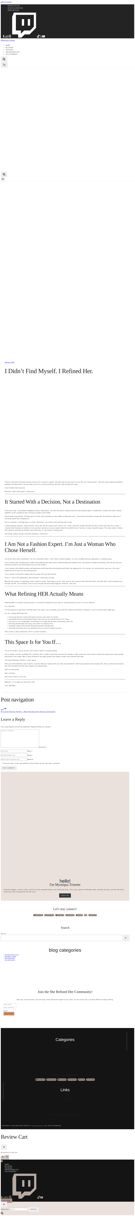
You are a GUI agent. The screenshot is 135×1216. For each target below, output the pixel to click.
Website (30, 759)
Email (30, 755)
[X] (7, 1198)
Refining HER (9, 362)
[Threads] (9, 37)
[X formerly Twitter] (41, 37)
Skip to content (6, 2)
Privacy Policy (14, 5)
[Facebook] (3, 37)
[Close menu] (2, 1161)
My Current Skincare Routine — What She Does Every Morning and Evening (28, 710)
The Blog (9, 49)
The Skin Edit (10, 960)
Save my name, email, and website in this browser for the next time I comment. (31, 763)
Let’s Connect (12, 54)
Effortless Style (12, 954)
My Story (9, 47)
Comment (43, 747)
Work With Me (13, 10)
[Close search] (4, 1204)
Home (8, 45)
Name (30, 751)
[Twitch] (24, 37)
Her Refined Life (13, 51)
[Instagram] (7, 37)
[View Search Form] (4, 59)
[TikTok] (38, 37)
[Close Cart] (4, 1147)
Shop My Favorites (15, 7)
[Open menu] (3, 179)
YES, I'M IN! (9, 1013)
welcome (6, 1200)
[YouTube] (43, 37)
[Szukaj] (125, 937)
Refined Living (10, 956)
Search (3, 933)
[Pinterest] (5, 37)
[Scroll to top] (3, 1157)
